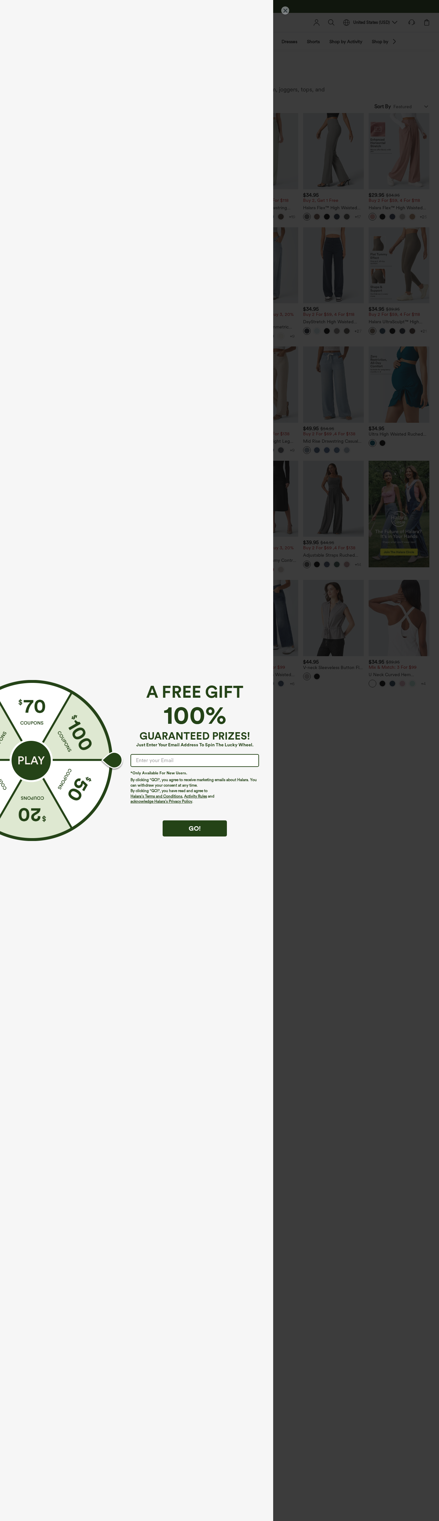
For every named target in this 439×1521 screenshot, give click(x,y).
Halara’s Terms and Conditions (156, 796)
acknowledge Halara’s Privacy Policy (161, 801)
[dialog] (219, 760)
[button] (31, 760)
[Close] (285, 10)
